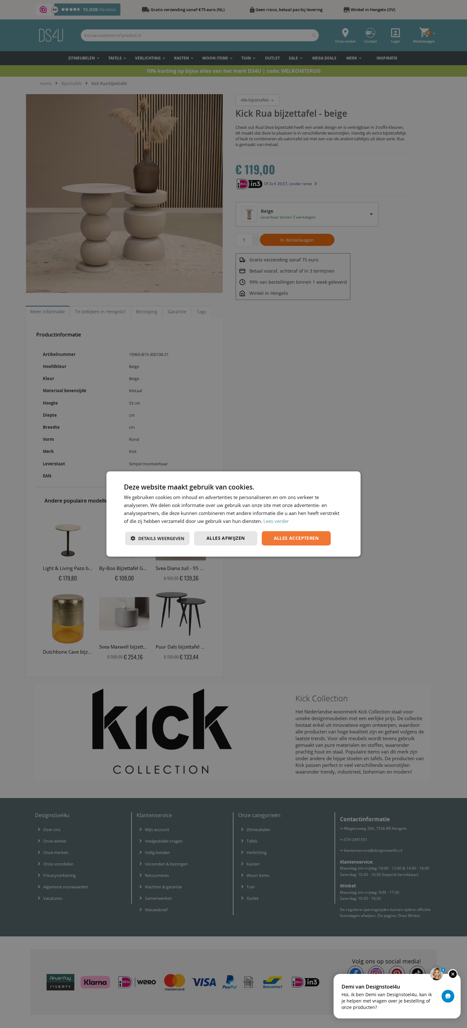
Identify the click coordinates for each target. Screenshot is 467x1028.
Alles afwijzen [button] (225, 538)
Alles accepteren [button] (296, 538)
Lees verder (276, 521)
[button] (157, 538)
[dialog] (233, 514)
